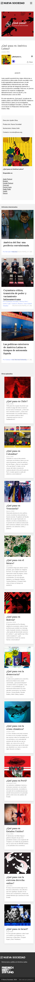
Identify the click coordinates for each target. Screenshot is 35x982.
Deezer (5, 193)
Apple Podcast (7, 179)
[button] (31, 3)
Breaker (5, 181)
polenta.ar (30, 979)
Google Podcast (8, 183)
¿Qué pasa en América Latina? (14, 47)
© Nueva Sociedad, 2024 (9, 979)
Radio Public (7, 189)
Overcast (6, 185)
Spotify (5, 191)
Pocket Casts (7, 187)
